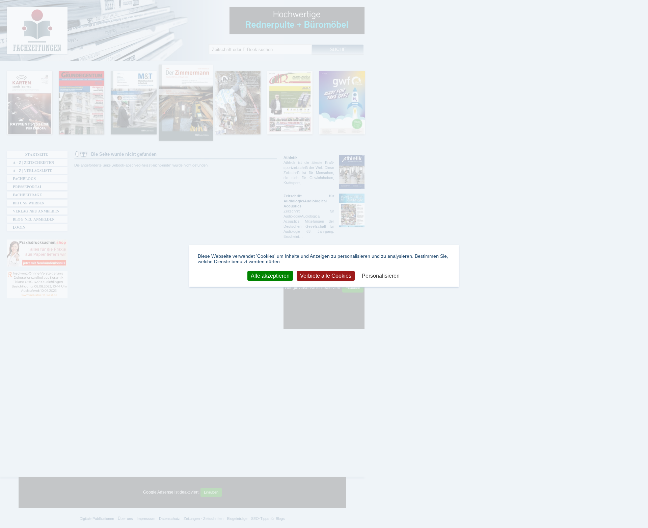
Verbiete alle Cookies (325, 275)
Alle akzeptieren (270, 275)
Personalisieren (381, 275)
